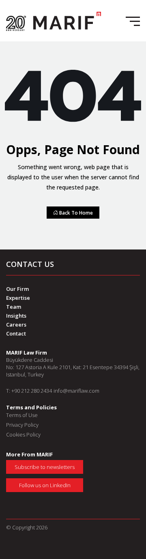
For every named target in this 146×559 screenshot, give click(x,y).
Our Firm (17, 289)
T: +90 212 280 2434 (29, 390)
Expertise (18, 298)
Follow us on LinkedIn (45, 485)
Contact (16, 333)
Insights (16, 315)
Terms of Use (22, 415)
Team (13, 306)
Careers (16, 324)
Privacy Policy (22, 424)
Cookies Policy (23, 434)
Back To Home (75, 212)
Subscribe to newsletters (45, 467)
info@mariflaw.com (76, 390)
